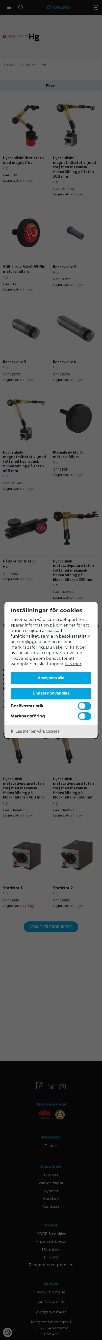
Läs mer (73, 663)
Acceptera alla (51, 678)
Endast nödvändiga (51, 693)
